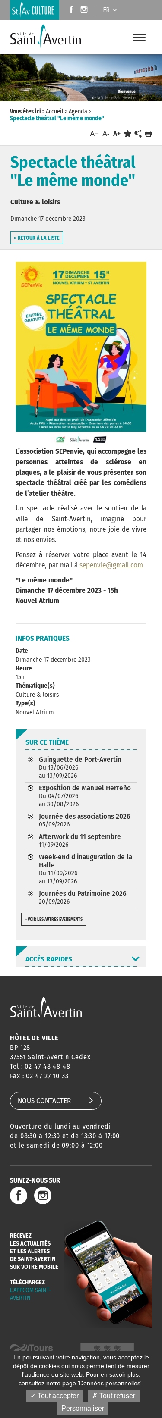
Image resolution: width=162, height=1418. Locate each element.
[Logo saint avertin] (46, 1009)
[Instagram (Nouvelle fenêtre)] (85, 10)
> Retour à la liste (37, 238)
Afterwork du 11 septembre (80, 840)
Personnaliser (82, 1408)
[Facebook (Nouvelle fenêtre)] (68, 10)
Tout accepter (57, 1395)
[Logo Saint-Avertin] (45, 37)
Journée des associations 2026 (84, 820)
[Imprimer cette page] (148, 134)
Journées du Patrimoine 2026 (83, 897)
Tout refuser (116, 1395)
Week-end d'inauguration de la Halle (85, 868)
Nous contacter (44, 1100)
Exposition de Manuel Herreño (85, 795)
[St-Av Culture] (34, 10)
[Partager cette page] (137, 134)
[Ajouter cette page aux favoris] (127, 134)
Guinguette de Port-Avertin (80, 767)
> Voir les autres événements (54, 919)
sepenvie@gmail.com (111, 565)
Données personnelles (109, 1383)
